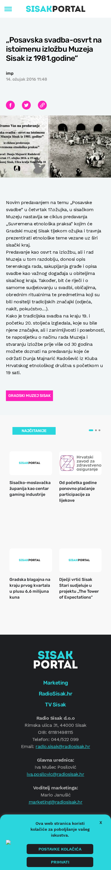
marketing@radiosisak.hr (56, 802)
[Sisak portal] (55, 9)
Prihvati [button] (60, 862)
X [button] (100, 822)
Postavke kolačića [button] (59, 849)
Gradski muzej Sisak (29, 395)
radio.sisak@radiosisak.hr (63, 746)
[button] (91, 430)
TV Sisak (55, 704)
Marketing (55, 683)
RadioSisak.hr (56, 693)
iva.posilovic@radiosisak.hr (55, 774)
